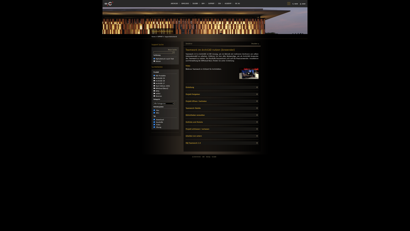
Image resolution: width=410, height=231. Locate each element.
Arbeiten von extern (194, 136)
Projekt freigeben (193, 94)
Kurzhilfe (159, 122)
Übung (158, 127)
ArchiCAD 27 (160, 83)
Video (158, 125)
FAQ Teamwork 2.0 (193, 143)
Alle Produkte (161, 76)
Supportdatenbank (171, 36)
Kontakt (214, 156)
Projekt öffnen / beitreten (196, 101)
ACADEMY (228, 3)
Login (303, 3)
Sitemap (208, 156)
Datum (158, 61)
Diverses (159, 96)
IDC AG (237, 3)
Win (157, 113)
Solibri (158, 93)
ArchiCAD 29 (160, 78)
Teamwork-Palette (193, 108)
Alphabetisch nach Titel (165, 59)
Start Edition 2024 (163, 86)
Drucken (254, 43)
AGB (203, 156)
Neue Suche (172, 50)
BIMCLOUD (185, 3)
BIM (203, 3)
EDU (219, 3)
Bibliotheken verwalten (195, 115)
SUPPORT (211, 3)
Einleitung (190, 87)
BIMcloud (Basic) (162, 88)
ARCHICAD (174, 3)
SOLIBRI (195, 3)
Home (153, 36)
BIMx (157, 91)
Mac (157, 110)
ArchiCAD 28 (160, 81)
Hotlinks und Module (194, 122)
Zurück (188, 43)
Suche (296, 3)
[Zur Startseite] (109, 3)
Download (160, 120)
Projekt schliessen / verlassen (197, 129)
